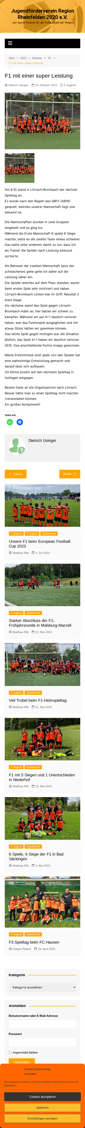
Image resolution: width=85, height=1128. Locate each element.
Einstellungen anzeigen (42, 1118)
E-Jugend (16, 533)
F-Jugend (70, 85)
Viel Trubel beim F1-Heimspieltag (38, 700)
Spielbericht (49, 533)
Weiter (67, 474)
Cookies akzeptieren (42, 1096)
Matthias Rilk (21, 552)
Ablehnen (43, 1107)
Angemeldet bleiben (25, 1052)
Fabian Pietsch (22, 948)
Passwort (15, 1034)
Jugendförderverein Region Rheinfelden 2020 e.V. (42, 14)
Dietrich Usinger (18, 85)
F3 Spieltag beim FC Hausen (34, 942)
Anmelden (22, 1062)
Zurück (18, 474)
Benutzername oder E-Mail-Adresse (33, 1015)
